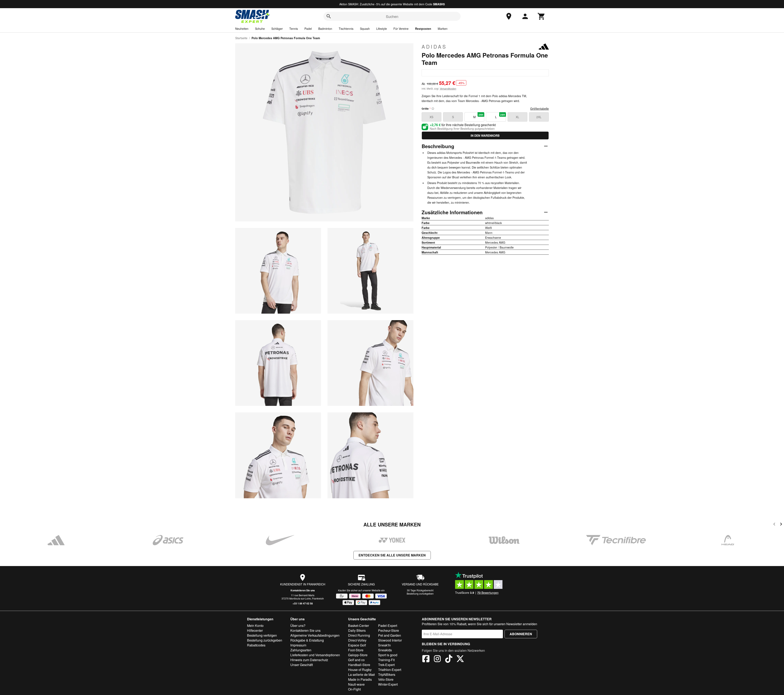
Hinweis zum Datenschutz (309, 659)
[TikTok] (449, 659)
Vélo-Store (385, 679)
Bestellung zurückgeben (420, 593)
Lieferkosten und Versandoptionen (315, 655)
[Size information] (432, 108)
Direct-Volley (357, 640)
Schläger (277, 29)
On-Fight (354, 689)
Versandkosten (448, 88)
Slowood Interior (390, 640)
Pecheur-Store (388, 630)
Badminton (325, 29)
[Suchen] (329, 16)
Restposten (423, 29)
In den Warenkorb (485, 135)
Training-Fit (386, 659)
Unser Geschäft (301, 664)
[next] (781, 524)
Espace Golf (357, 645)
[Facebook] (426, 659)
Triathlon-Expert (389, 669)
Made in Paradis (360, 679)
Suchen (392, 16)
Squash (365, 29)
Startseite (241, 38)
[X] (460, 659)
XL (517, 117)
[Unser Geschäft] (509, 16)
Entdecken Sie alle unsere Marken (392, 555)
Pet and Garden (389, 635)
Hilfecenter (255, 630)
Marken (443, 29)
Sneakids (385, 650)
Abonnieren (521, 634)
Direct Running (359, 635)
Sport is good (387, 655)
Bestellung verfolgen (262, 635)
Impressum (298, 645)
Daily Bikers (357, 630)
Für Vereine (401, 29)
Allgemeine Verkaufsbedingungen (315, 635)
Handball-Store (359, 664)
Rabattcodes (256, 645)
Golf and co (356, 659)
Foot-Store (355, 650)
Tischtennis (346, 29)
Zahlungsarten (300, 650)
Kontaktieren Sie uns (303, 590)
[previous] (774, 524)
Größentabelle (539, 109)
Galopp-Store (358, 655)
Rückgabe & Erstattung (307, 640)
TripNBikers (386, 674)
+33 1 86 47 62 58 (303, 603)
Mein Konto (255, 625)
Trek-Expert (386, 664)
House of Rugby (360, 669)
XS (431, 117)
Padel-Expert (387, 625)
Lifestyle (381, 29)
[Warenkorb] (541, 16)
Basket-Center (358, 625)
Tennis (293, 29)
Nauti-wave (356, 684)
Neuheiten (241, 29)
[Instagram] (437, 659)
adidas (434, 46)
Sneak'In (384, 645)
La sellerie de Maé (361, 674)
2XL (538, 117)
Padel (308, 29)
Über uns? (297, 625)
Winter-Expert (388, 684)
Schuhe (260, 29)
